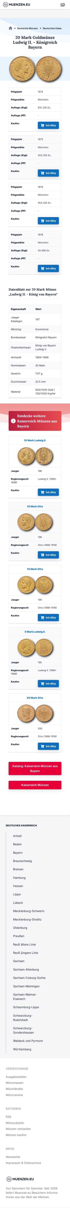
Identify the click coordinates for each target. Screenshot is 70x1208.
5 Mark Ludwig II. (35, 631)
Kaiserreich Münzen (35, 785)
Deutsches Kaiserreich (55, 28)
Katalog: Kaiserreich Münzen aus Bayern (35, 768)
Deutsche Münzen (27, 28)
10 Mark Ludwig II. (35, 440)
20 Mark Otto (35, 697)
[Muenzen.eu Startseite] (18, 4)
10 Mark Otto (35, 506)
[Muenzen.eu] (10, 28)
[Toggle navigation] (63, 4)
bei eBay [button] (51, 125)
